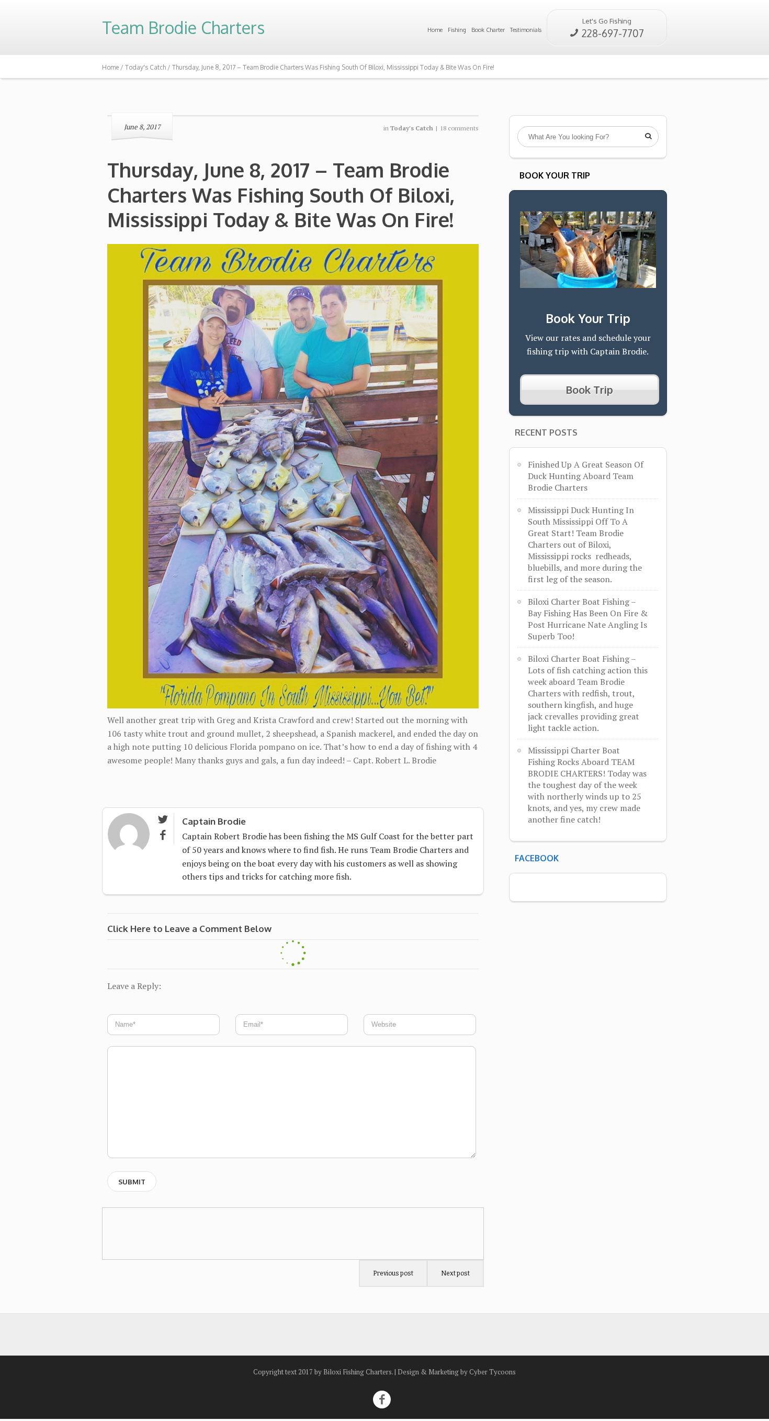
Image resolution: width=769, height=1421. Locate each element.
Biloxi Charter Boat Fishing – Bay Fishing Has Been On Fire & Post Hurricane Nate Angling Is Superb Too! (588, 619)
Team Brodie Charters (183, 27)
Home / (113, 67)
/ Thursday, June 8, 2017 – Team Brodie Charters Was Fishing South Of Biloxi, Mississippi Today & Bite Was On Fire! (331, 67)
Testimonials (525, 30)
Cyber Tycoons (492, 1371)
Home (435, 30)
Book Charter (488, 30)
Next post (455, 1273)
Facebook (537, 858)
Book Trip (589, 389)
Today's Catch (145, 67)
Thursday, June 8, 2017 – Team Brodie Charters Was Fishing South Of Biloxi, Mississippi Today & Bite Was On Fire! (283, 194)
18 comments (459, 128)
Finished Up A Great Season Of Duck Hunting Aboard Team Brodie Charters (585, 476)
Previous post (393, 1273)
